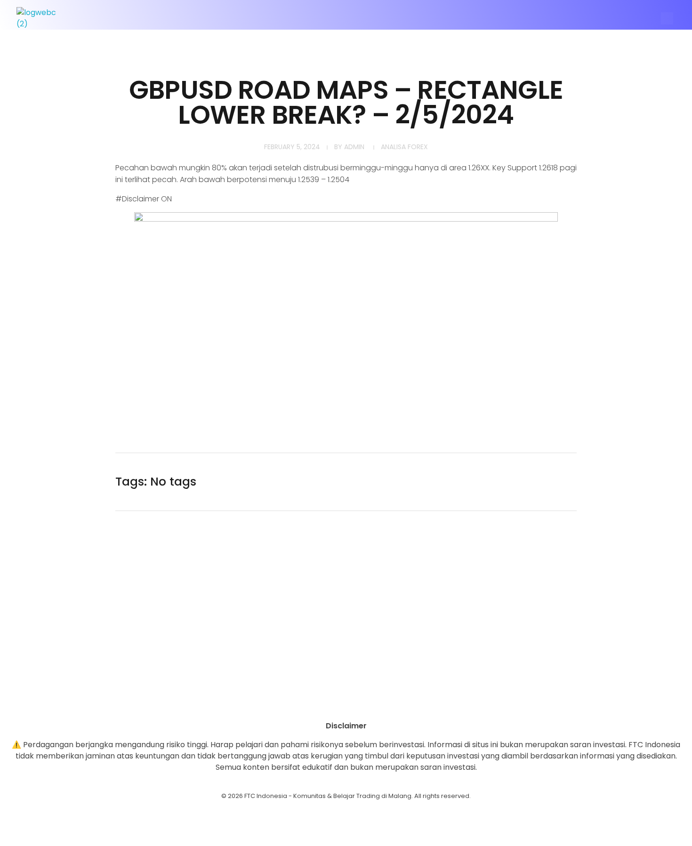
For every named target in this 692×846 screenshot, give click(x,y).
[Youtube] (346, 704)
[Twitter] (372, 704)
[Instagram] (320, 704)
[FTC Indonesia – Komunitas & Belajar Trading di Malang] (40, 18)
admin (354, 147)
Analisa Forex (404, 147)
